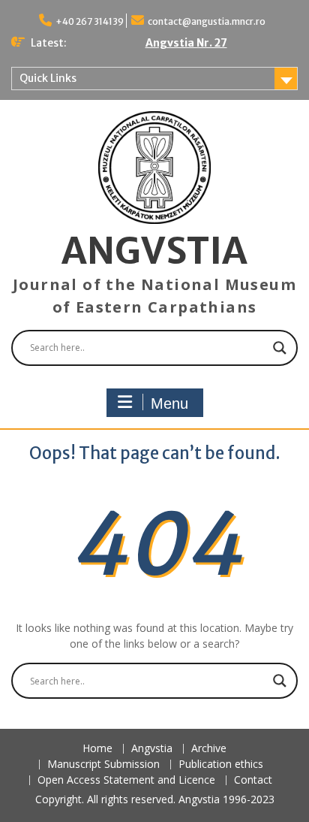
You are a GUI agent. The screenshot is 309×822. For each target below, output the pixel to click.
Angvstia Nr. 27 (186, 43)
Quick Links (48, 78)
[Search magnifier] (279, 347)
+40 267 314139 (90, 21)
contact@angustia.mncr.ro (207, 21)
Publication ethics (220, 764)
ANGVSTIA (155, 250)
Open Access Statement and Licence (126, 780)
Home (97, 749)
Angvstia (151, 749)
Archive (208, 749)
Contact (253, 780)
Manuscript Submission (103, 764)
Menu (169, 403)
